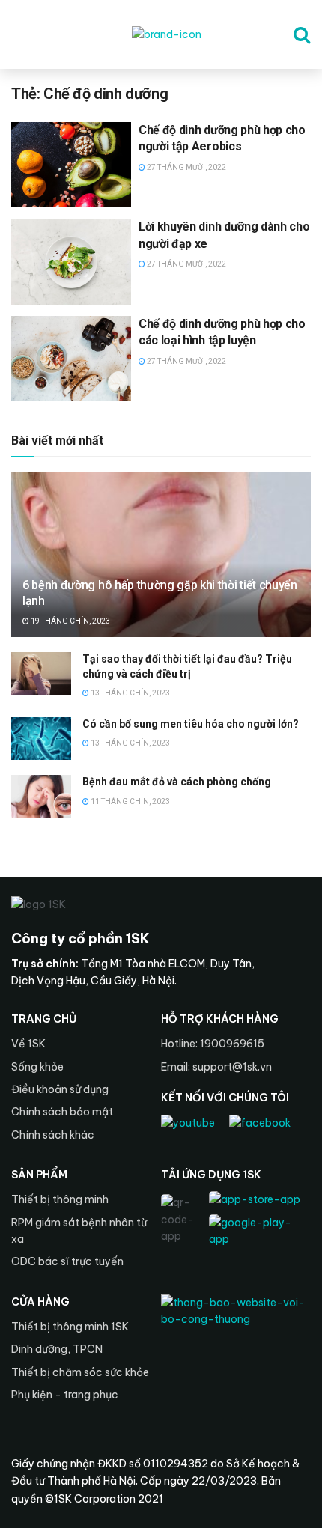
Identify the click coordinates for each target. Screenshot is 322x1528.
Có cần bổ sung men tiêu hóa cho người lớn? (190, 724)
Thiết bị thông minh (60, 1199)
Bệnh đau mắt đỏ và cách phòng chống (176, 782)
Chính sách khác (52, 1135)
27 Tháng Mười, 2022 (185, 167)
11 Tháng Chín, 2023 (129, 801)
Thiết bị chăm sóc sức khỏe (80, 1372)
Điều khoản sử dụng (60, 1089)
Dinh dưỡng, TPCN (57, 1349)
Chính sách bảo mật (62, 1111)
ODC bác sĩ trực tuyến (67, 1261)
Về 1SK (28, 1043)
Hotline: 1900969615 (212, 1043)
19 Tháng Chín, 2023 (69, 621)
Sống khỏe (37, 1067)
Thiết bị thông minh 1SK (70, 1326)
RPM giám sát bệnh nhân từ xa (79, 1231)
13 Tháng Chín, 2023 (129, 693)
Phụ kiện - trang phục (64, 1394)
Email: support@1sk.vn (216, 1067)
